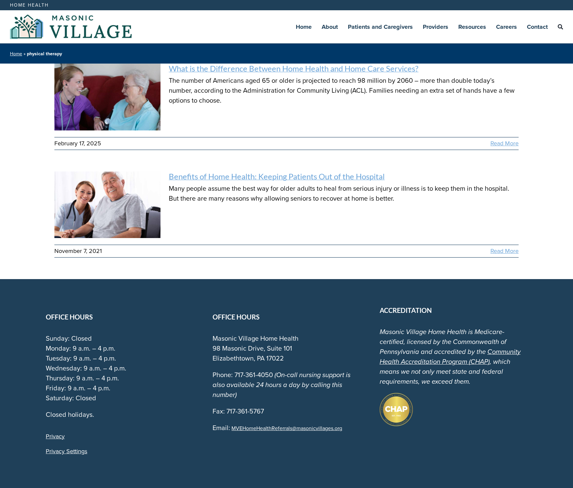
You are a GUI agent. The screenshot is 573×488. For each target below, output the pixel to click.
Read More (504, 143)
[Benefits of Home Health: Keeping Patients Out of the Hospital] (107, 204)
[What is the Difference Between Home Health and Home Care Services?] (107, 97)
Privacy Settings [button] (66, 451)
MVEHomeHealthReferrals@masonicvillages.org (286, 428)
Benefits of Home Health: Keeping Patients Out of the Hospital (277, 176)
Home (16, 53)
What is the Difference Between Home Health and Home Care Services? (293, 68)
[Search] (560, 27)
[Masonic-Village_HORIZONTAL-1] (71, 18)
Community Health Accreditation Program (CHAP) (450, 356)
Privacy (55, 436)
